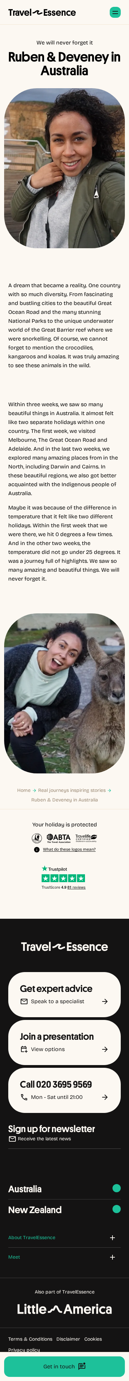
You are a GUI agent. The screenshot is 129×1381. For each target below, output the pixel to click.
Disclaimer (68, 1339)
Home (24, 790)
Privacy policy (24, 1350)
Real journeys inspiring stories (72, 790)
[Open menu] (115, 12)
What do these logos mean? (69, 849)
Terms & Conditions (30, 1339)
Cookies (93, 1339)
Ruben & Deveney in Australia (64, 800)
